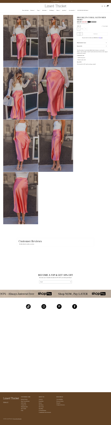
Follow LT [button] (5, 402)
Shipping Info (24, 406)
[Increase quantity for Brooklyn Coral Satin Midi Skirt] (81, 33)
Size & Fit (79, 46)
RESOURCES (59, 396)
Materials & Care (81, 42)
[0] (107, 6)
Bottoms (44, 10)
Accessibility (59, 399)
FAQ (22, 410)
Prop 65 (58, 403)
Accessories (72, 10)
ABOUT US (41, 396)
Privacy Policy (60, 401)
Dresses (32, 10)
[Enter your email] (70, 281)
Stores (40, 403)
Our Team (41, 406)
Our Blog (41, 408)
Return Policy (24, 399)
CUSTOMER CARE (25, 396)
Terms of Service (60, 405)
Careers (41, 399)
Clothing (51, 10)
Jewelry (64, 10)
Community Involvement (45, 412)
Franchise (41, 401)
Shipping (78, 23)
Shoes (57, 10)
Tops (38, 10)
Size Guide (23, 408)
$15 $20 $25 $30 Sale (82, 10)
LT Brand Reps (42, 410)
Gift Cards (23, 403)
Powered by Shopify (17, 418)
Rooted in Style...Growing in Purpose (67, 1)
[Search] (104, 6)
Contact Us (23, 405)
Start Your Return (25, 401)
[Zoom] (35, 17)
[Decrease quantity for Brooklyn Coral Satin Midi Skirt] (78, 33)
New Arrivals (25, 10)
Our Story (41, 405)
